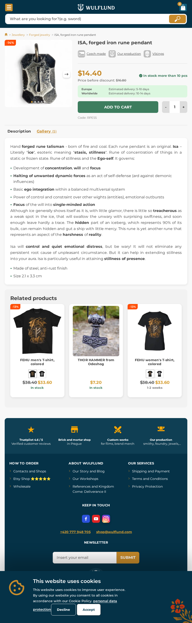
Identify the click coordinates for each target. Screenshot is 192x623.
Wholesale (21, 486)
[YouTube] (96, 519)
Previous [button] (10, 74)
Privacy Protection (147, 486)
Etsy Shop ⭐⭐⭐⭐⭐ (32, 479)
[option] (38, 74)
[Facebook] (86, 519)
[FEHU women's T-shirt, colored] (150, 374)
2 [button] (35, 102)
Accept (89, 610)
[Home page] (6, 35)
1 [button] (32, 102)
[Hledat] (177, 19)
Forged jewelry (39, 35)
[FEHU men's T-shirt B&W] (42, 374)
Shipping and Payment (151, 471)
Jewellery (18, 35)
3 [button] (38, 102)
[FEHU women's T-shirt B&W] (159, 374)
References (82, 486)
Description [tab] (19, 131)
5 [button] (45, 102)
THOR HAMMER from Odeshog (96, 362)
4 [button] (42, 102)
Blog (101, 471)
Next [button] (66, 74)
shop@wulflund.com (114, 532)
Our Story (81, 471)
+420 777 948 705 (75, 532)
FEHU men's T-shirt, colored (37, 362)
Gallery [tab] (47, 131)
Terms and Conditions (150, 479)
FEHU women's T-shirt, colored (155, 362)
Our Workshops (85, 479)
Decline (63, 610)
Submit (128, 557)
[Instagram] (106, 519)
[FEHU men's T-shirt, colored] (32, 374)
